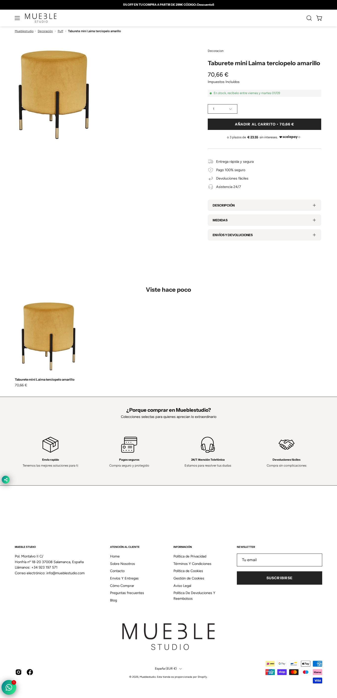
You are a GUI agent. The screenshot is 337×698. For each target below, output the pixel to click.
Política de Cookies (188, 571)
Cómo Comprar (122, 585)
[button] (309, 18)
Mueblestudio (24, 31)
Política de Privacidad (189, 556)
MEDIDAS (220, 220)
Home (115, 556)
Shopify (202, 677)
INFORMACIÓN (182, 547)
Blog (113, 600)
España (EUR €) (166, 668)
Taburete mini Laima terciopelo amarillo (45, 379)
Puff (60, 31)
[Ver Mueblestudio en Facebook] (30, 672)
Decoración (45, 31)
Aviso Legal (182, 585)
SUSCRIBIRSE (279, 578)
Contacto (117, 571)
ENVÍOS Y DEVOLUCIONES (233, 235)
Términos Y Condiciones (192, 563)
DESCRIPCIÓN (224, 205)
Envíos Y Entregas (124, 578)
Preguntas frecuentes (127, 593)
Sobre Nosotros (122, 563)
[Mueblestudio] (41, 18)
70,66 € (21, 385)
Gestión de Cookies (188, 578)
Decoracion (216, 51)
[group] (168, 4)
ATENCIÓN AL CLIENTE (125, 547)
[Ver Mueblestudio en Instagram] (18, 672)
